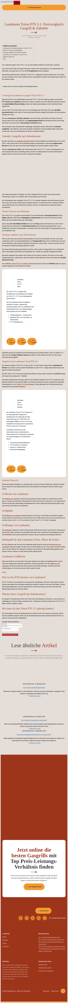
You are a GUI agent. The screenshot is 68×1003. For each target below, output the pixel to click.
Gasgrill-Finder (42, 964)
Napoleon (5, 940)
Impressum (46, 991)
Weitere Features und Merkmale (12, 50)
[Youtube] (38, 918)
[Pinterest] (32, 918)
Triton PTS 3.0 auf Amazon (25, 384)
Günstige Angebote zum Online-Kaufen (14, 52)
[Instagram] (44, 918)
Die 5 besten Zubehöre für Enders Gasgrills (51, 946)
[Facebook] (20, 918)
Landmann (5, 946)
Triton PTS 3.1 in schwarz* (20, 263)
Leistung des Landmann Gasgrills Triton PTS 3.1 (17, 48)
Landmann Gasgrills (23, 141)
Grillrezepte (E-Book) (44, 968)
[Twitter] (26, 918)
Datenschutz (55, 991)
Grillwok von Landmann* (13, 499)
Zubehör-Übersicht (8, 57)
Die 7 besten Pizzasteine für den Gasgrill (51, 940)
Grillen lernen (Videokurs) (46, 971)
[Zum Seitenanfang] (63, 991)
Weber (4, 937)
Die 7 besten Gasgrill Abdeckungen (49, 937)
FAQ (4, 59)
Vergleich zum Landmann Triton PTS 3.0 (15, 54)
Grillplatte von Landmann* (13, 515)
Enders (4, 943)
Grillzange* (8, 530)
